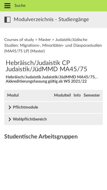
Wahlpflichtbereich (30, 119)
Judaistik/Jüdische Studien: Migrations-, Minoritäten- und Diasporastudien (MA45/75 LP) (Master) (53, 45)
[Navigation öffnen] (7, 6)
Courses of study (19, 40)
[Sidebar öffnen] (7, 19)
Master (45, 40)
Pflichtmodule (25, 107)
